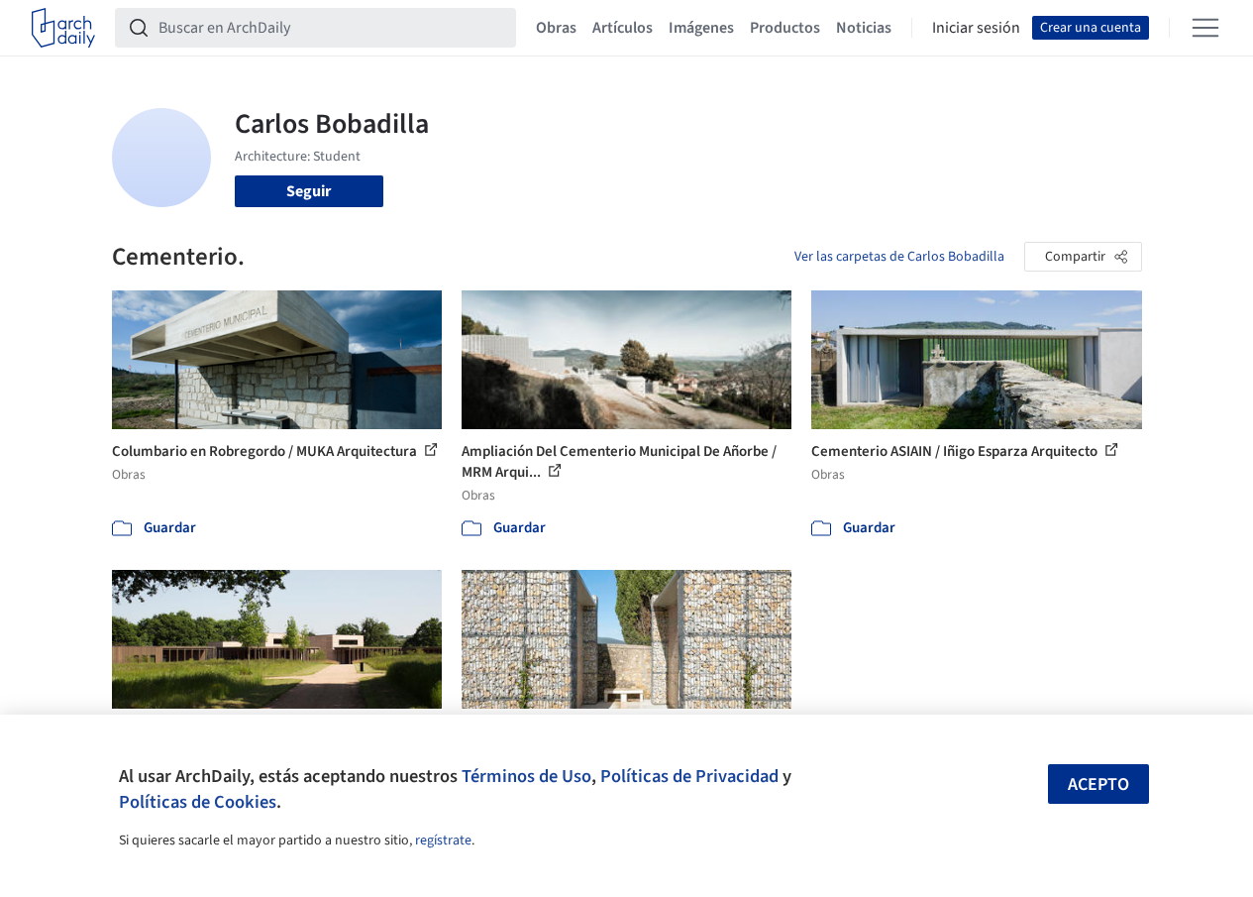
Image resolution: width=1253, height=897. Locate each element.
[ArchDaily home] (63, 28)
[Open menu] (1205, 28)
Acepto (1098, 784)
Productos (785, 28)
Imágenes (701, 28)
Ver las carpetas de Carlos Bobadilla (899, 257)
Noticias (863, 28)
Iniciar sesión (976, 28)
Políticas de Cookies (197, 802)
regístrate (443, 840)
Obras (556, 28)
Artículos (622, 28)
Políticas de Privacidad (689, 776)
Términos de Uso (526, 776)
